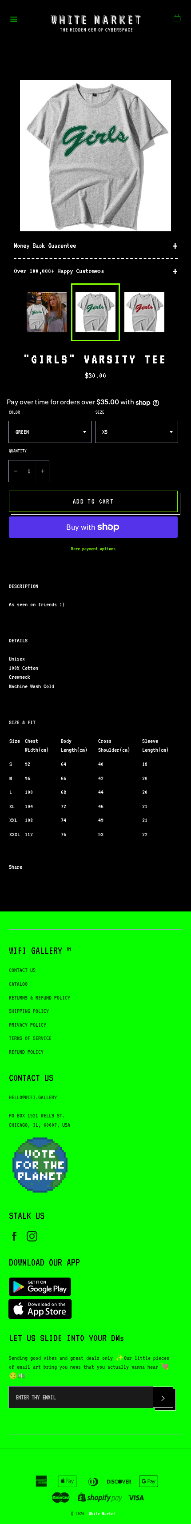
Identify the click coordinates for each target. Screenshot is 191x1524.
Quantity (18, 450)
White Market (102, 1513)
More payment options (93, 549)
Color (14, 412)
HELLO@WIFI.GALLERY (33, 1097)
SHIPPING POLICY (29, 1011)
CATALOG (18, 983)
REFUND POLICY (26, 1051)
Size (100, 412)
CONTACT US (22, 970)
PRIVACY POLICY (27, 1024)
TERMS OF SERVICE (30, 1038)
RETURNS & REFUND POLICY (39, 997)
